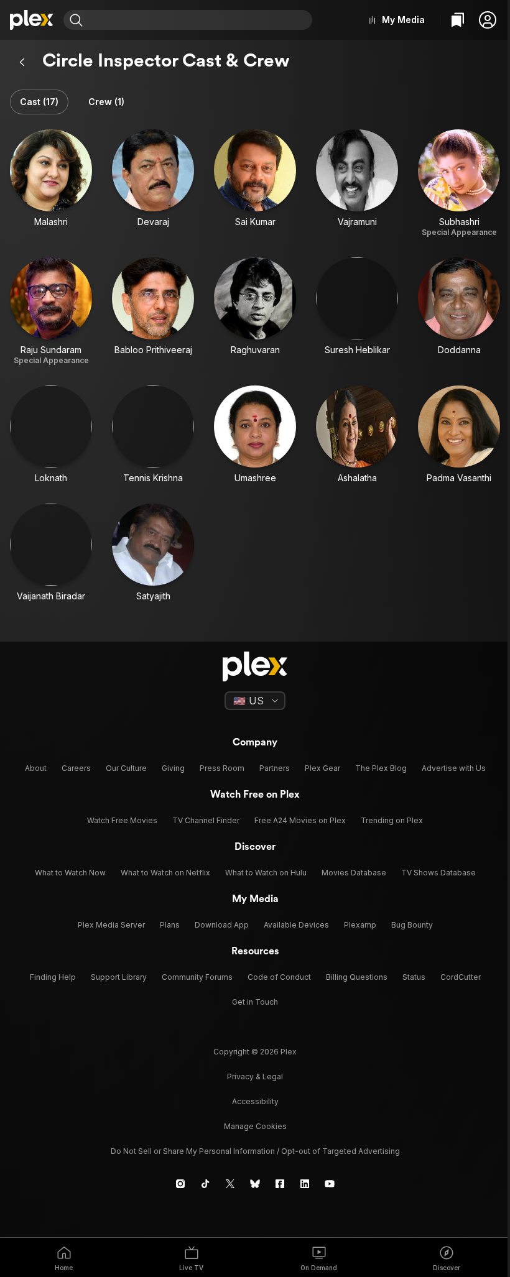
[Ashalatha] (357, 434)
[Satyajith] (153, 553)
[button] (487, 19)
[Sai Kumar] (255, 183)
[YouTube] (329, 1183)
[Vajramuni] (357, 183)
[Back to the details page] (22, 62)
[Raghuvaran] (255, 311)
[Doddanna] (459, 311)
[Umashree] (255, 434)
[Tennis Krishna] (153, 434)
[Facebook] (279, 1183)
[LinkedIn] (304, 1183)
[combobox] (199, 20)
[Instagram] (180, 1183)
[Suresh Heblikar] (357, 311)
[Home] (31, 19)
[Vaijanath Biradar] (51, 553)
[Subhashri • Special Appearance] (459, 183)
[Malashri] (51, 183)
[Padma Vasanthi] (459, 434)
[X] (230, 1183)
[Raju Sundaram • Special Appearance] (51, 311)
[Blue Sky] (255, 1183)
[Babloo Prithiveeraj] (153, 311)
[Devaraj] (153, 183)
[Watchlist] (457, 19)
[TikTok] (205, 1183)
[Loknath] (51, 434)
